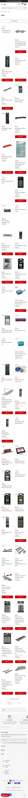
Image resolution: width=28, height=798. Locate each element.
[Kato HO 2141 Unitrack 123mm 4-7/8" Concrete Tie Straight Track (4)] (20, 606)
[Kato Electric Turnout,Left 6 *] (7, 422)
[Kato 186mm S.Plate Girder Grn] (20, 118)
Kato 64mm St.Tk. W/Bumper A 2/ (6, 246)
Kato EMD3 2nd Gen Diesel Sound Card (7, 486)
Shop (5, 11)
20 (19, 703)
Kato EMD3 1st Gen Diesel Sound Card (20, 461)
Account (3, 746)
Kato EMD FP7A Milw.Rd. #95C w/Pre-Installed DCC (7, 462)
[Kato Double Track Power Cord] (20, 369)
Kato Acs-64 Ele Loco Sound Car (20, 274)
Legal (2, 754)
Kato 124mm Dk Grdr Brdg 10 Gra (7, 72)
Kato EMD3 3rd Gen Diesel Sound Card (20, 475)
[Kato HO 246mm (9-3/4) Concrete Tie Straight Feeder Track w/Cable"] (7, 671)
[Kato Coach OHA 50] (20, 320)
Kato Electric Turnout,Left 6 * (6, 433)
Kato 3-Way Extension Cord (7, 182)
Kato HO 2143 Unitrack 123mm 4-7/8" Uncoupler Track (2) (20, 651)
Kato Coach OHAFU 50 (7, 343)
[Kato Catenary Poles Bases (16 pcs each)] (7, 320)
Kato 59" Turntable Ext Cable (20, 210)
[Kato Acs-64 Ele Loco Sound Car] (20, 263)
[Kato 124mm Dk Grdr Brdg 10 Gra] (7, 61)
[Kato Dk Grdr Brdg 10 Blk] (7, 369)
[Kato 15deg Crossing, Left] (7, 89)
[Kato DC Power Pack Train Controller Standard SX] (20, 343)
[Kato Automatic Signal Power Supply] (20, 292)
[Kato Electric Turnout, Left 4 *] (20, 392)
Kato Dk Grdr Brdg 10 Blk (7, 380)
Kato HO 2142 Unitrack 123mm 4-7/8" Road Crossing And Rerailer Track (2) (7, 651)
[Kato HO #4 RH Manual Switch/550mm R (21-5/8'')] (20, 550)
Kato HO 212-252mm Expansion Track (20, 576)
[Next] (22, 703)
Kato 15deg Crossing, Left (7, 100)
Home (2, 11)
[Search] (25, 8)
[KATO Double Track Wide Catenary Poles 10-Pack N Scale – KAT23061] (7, 391)
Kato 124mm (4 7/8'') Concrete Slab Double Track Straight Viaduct (20, 43)
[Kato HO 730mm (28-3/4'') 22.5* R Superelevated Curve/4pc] (20, 668)
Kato (8, 11)
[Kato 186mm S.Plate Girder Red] (7, 146)
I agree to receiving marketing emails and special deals (15, 742)
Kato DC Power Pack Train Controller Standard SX (20, 355)
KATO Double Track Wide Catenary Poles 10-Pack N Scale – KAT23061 (7, 402)
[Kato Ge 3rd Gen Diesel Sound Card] (20, 499)
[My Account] (19, 4)
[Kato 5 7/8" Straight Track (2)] (20, 182)
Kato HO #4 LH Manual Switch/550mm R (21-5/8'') (7, 563)
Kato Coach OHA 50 (20, 330)
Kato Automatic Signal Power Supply (20, 303)
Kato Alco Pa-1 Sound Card (7, 291)
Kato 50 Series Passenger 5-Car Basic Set (6, 222)
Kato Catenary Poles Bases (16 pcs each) (7, 331)
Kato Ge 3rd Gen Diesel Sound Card (19, 509)
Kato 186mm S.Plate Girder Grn (20, 129)
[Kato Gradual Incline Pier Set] (7, 522)
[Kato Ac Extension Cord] (7, 263)
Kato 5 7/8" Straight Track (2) (20, 193)
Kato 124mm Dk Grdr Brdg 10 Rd (20, 61)
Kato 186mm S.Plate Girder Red (7, 157)
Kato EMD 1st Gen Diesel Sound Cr (19, 422)
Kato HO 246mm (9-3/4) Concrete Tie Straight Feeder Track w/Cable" (7, 684)
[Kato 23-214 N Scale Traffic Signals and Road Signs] (20, 149)
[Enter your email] (25, 739)
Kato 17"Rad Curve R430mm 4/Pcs (19, 100)
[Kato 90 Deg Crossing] (20, 235)
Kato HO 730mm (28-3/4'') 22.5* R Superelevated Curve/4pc (20, 678)
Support (3, 750)
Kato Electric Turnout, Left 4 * (20, 403)
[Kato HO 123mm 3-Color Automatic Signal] (7, 576)
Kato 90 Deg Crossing (20, 245)
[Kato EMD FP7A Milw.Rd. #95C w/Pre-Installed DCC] (7, 451)
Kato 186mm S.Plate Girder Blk (7, 129)
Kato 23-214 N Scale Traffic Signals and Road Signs (20, 164)
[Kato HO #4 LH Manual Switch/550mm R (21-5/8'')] (7, 550)
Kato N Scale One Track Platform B (6, 31)
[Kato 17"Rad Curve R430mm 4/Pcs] (20, 89)
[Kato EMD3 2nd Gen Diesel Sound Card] (7, 475)
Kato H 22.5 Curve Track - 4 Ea (19, 533)
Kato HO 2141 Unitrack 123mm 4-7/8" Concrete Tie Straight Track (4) (20, 619)
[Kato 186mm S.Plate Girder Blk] (7, 118)
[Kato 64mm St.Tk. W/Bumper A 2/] (7, 235)
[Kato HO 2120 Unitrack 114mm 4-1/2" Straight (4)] (7, 606)
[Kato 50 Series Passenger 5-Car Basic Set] (7, 210)
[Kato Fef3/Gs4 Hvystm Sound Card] (7, 499)
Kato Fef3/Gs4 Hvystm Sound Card (7, 509)
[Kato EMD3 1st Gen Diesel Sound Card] (20, 451)
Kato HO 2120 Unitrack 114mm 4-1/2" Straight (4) (6, 618)
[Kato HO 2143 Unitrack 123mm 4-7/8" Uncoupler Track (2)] (20, 638)
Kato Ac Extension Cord (6, 274)
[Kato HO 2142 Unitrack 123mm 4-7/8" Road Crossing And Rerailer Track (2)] (7, 638)
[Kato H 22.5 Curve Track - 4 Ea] (20, 522)
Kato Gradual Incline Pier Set (7, 533)
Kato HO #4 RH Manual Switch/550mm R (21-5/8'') (20, 563)
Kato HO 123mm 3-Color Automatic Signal (6, 588)
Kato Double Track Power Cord (19, 380)
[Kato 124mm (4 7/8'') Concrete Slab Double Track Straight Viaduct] (20, 31)
